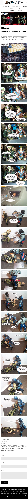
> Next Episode (4, 441)
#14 (25, 36)
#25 (23, 37)
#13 (23, 36)
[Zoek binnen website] (1, 2)
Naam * (2, 455)
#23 (19, 37)
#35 (20, 39)
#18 (7, 37)
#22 (16, 37)
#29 (6, 39)
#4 (6, 36)
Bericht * (3, 470)
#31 (11, 39)
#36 (22, 39)
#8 (13, 36)
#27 (2, 39)
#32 (13, 39)
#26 (25, 37)
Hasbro (7, 491)
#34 (18, 39)
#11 (19, 36)
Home (2, 6)
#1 (1, 36)
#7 (11, 36)
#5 (8, 36)
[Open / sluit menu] (26, 2)
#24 (21, 37)
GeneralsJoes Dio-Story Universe (14, 8)
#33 (16, 39)
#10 (17, 36)
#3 (5, 36)
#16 (3, 37)
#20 (12, 37)
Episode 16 (24, 7)
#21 (14, 37)
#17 (5, 37)
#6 (10, 36)
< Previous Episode (5, 439)
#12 (21, 36)
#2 (3, 36)
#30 (9, 39)
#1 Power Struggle (20, 8)
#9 (15, 36)
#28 (4, 39)
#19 (9, 37)
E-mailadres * (4, 463)
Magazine (7, 6)
